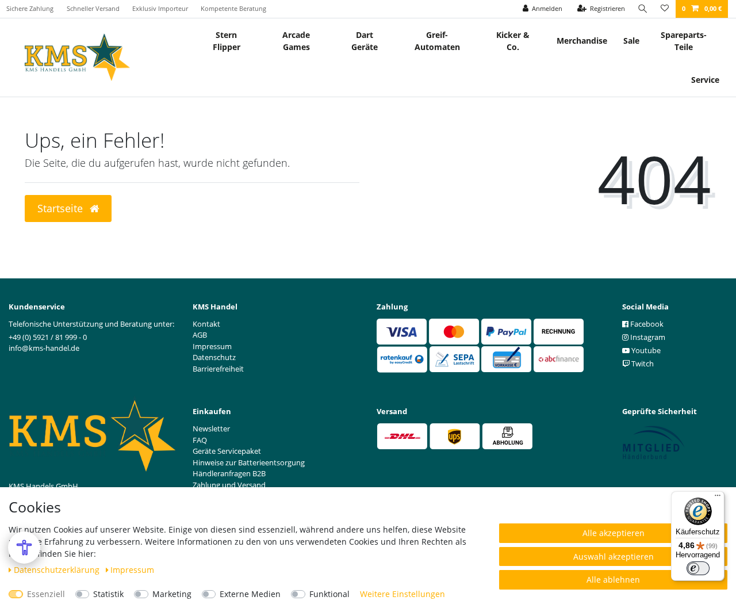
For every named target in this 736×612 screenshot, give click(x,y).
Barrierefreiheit (218, 369)
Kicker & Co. (513, 40)
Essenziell (46, 593)
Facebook (646, 324)
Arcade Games (296, 40)
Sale (631, 40)
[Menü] (717, 498)
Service (705, 79)
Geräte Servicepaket (227, 451)
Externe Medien (250, 593)
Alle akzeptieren (613, 532)
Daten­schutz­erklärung (58, 569)
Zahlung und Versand (229, 485)
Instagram (646, 337)
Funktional (329, 593)
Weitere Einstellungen (402, 593)
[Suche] (642, 9)
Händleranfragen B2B (229, 473)
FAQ (200, 440)
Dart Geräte (364, 40)
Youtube (645, 350)
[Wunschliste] (664, 9)
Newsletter (211, 428)
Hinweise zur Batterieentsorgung (249, 462)
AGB (200, 335)
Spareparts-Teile (684, 40)
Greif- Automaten (437, 40)
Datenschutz (214, 357)
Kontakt (206, 324)
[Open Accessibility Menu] (24, 547)
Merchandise (582, 40)
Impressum (132, 569)
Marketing (171, 593)
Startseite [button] (61, 208)
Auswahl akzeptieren (613, 556)
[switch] (698, 568)
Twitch (642, 363)
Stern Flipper (226, 40)
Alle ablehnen (613, 579)
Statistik (108, 593)
